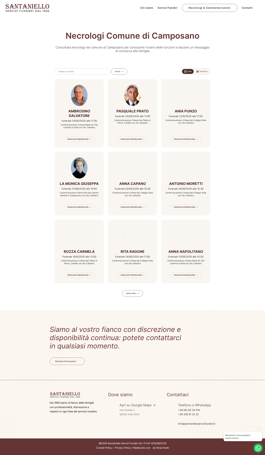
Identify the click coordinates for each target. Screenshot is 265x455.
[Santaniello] (27, 8)
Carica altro (131, 293)
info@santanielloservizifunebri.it (196, 423)
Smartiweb (162, 447)
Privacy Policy (123, 447)
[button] (258, 8)
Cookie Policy (104, 447)
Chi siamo (146, 7)
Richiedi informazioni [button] (65, 361)
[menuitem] (146, 8)
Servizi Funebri (167, 7)
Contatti (247, 7)
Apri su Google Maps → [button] (138, 405)
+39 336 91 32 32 (188, 414)
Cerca (117, 71)
